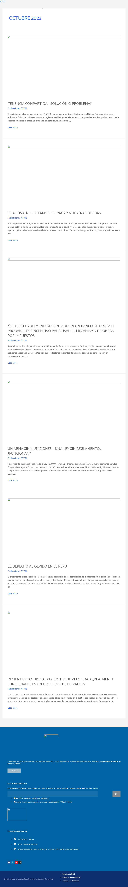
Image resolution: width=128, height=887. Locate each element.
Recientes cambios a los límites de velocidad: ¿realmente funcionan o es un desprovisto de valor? (61, 681)
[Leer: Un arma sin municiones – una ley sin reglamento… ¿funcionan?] (64, 412)
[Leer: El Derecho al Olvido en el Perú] (64, 529)
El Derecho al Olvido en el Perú (37, 566)
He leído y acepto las (32, 798)
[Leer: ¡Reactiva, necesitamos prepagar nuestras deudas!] (64, 176)
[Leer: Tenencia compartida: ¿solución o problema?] (64, 67)
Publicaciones (14, 108)
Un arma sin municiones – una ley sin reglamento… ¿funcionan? (55, 451)
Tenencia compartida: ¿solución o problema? (50, 104)
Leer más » (13, 127)
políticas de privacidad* (40, 798)
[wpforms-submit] (116, 794)
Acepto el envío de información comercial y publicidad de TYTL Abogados (44, 802)
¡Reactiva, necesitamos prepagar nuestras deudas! (55, 213)
